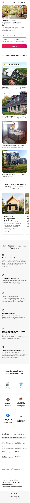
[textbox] (8, 41)
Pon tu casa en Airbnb (19, 2)
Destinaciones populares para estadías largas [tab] (14, 437)
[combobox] (14, 36)
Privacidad (11, 498)
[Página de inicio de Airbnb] (3, 2)
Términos (18, 498)
